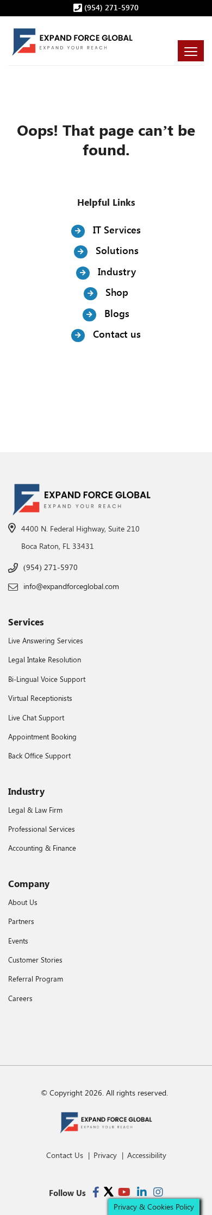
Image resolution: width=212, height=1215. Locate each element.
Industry (115, 271)
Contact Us (64, 1155)
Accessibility (146, 1155)
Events (18, 940)
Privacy (105, 1155)
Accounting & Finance (42, 847)
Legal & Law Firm (35, 809)
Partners (21, 921)
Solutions (116, 250)
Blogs (115, 313)
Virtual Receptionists (40, 698)
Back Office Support (39, 755)
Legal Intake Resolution (44, 659)
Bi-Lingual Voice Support (46, 679)
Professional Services (41, 828)
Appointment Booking (42, 736)
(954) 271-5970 (110, 7)
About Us (23, 902)
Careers (20, 998)
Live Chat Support (36, 717)
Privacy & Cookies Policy (154, 1206)
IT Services (115, 229)
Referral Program (35, 978)
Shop (115, 292)
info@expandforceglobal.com (71, 586)
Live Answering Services (45, 640)
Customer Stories (35, 959)
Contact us (115, 333)
